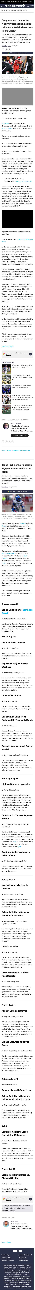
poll (19, 847)
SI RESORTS (31, 2)
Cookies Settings (23, 1260)
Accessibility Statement (25, 1255)
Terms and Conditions (7, 1260)
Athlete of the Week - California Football (18, 450)
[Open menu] (2, 6)
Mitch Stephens (6, 46)
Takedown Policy (6, 1257)
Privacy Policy (22, 1257)
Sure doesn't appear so (23, 181)
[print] (12, 441)
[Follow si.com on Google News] (30, 354)
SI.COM (3, 2)
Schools (13, 10)
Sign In (32, 6)
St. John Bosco (7, 128)
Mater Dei (5, 123)
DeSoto (4, 563)
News (3, 10)
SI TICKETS (23, 2)
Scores (8, 10)
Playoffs (19, 10)
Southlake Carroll (8, 553)
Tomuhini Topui (7, 346)
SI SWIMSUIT (15, 2)
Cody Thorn (5, 487)
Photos (25, 10)
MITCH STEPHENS (16, 423)
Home (3, 450)
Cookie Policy (5, 1255)
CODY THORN (14, 1221)
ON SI (8, 2)
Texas (4, 526)
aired (14, 842)
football (23, 523)
